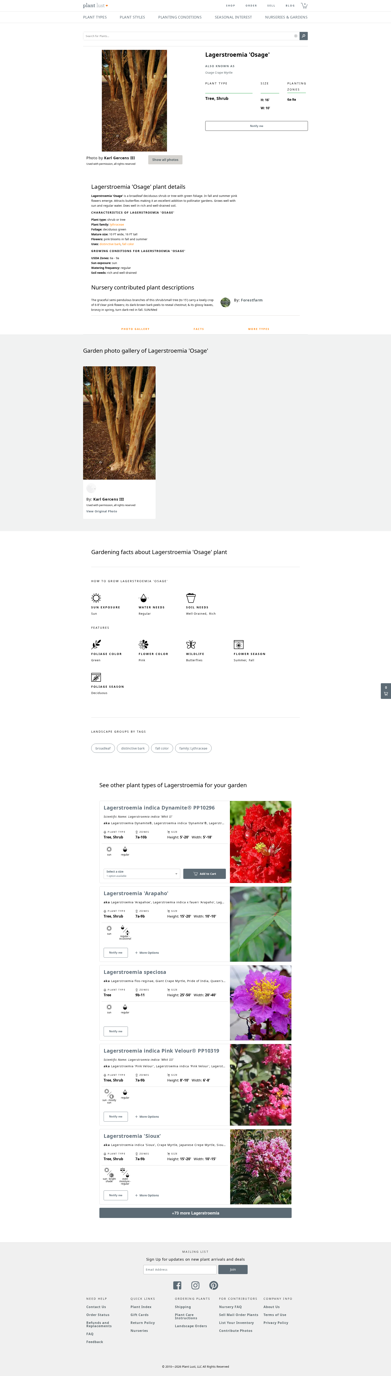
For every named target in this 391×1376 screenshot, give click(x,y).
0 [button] (304, 3)
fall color (128, 244)
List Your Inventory (236, 1322)
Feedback (94, 1342)
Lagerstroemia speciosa (135, 971)
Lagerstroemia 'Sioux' (132, 1135)
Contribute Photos (235, 1330)
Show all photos (165, 159)
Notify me (256, 126)
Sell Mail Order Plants (238, 1315)
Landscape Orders (191, 1326)
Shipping (183, 1307)
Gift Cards (140, 1315)
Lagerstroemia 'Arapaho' (136, 893)
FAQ (90, 1334)
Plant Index (141, 1307)
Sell (271, 5)
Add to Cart (208, 874)
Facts (199, 329)
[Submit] (304, 36)
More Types (259, 329)
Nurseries (139, 1330)
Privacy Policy (276, 1322)
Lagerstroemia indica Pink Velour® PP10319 (161, 1050)
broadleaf (103, 748)
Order (251, 5)
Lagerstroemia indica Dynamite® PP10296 (159, 807)
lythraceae (117, 224)
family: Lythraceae (193, 748)
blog (290, 5)
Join (233, 1269)
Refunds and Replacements (99, 1324)
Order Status (98, 1315)
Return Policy (143, 1322)
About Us (272, 1307)
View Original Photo (101, 511)
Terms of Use (275, 1315)
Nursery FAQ (230, 1307)
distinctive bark (110, 244)
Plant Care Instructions (186, 1316)
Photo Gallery (135, 329)
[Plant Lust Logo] (95, 5)
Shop (230, 5)
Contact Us (96, 1307)
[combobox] (142, 873)
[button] (296, 36)
